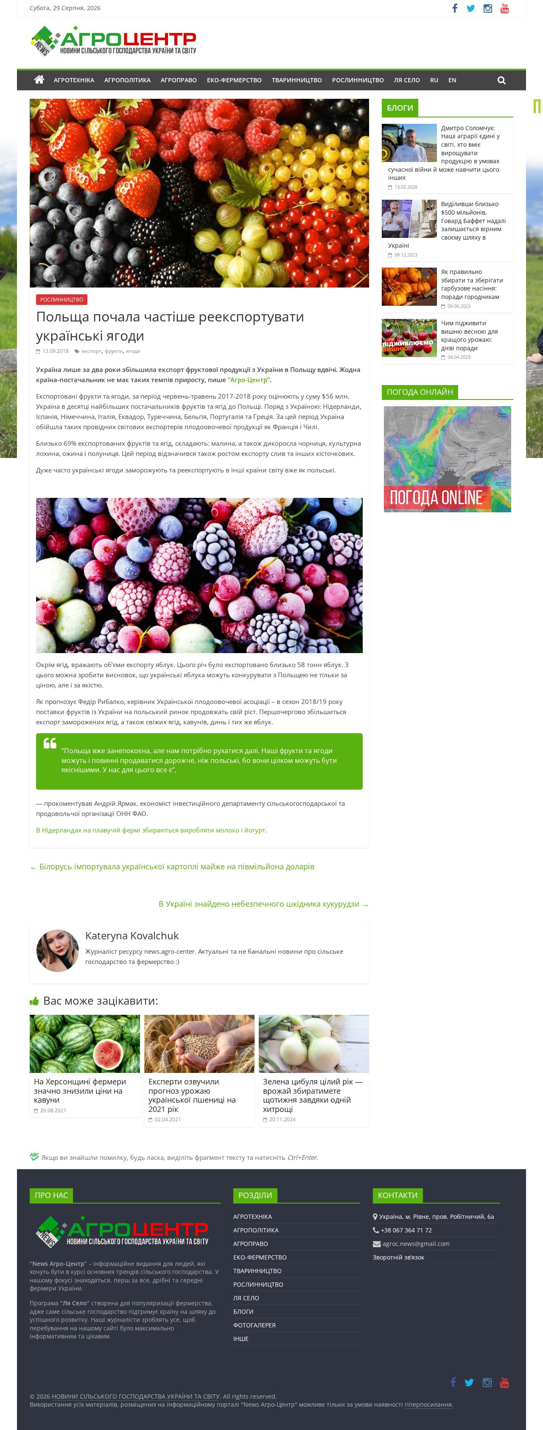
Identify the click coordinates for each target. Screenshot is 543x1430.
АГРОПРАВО (179, 80)
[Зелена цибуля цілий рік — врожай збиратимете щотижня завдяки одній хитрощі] (314, 1020)
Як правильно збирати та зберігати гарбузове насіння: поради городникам (472, 284)
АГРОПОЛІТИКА (127, 80)
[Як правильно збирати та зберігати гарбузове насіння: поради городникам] (409, 272)
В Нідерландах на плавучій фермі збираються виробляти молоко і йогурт (150, 830)
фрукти (114, 351)
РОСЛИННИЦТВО (358, 80)
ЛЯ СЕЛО (407, 80)
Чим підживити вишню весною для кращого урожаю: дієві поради (469, 335)
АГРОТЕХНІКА (74, 80)
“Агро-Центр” (249, 379)
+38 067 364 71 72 (406, 1230)
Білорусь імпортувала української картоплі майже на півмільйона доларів (172, 866)
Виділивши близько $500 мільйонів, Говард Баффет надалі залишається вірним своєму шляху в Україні (447, 224)
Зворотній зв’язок (398, 1257)
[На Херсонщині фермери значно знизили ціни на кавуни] (85, 1020)
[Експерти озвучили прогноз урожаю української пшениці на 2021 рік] (199, 1020)
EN (452, 80)
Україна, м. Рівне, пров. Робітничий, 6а (436, 1216)
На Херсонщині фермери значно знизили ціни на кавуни (80, 1090)
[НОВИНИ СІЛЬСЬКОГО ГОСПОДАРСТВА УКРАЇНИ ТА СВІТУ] (113, 29)
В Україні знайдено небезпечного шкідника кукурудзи (264, 904)
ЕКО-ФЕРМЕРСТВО (234, 80)
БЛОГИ (400, 108)
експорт (91, 351)
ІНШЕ (241, 1339)
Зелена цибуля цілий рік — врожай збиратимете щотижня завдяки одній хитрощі (313, 1095)
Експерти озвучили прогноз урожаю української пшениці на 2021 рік (192, 1095)
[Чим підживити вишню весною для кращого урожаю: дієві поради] (409, 323)
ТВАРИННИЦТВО (297, 80)
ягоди (133, 351)
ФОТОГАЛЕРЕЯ (254, 1325)
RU (434, 80)
